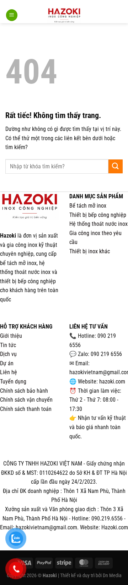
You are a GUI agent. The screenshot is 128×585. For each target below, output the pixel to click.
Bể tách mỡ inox (87, 205)
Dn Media (112, 575)
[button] (11, 15)
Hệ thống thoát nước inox (98, 223)
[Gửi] (115, 166)
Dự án (7, 363)
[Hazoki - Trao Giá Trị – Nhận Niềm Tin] (64, 15)
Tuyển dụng (13, 381)
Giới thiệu (11, 335)
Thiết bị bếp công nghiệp (97, 215)
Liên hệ (8, 372)
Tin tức (8, 345)
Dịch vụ (8, 354)
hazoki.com (112, 381)
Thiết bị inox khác (89, 251)
